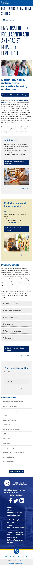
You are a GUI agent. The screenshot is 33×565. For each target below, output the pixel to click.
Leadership (6, 443)
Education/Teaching (9, 420)
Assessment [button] (10, 324)
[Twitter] (6, 556)
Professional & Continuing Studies (16, 10)
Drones (4, 415)
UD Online (10, 522)
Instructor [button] (9, 338)
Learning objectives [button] (13, 310)
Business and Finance (9, 406)
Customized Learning (9, 411)
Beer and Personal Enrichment (12, 401)
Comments (22, 560)
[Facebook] (10, 556)
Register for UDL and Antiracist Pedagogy (15, 95)
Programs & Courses (14, 512)
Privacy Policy (12, 537)
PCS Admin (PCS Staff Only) (17, 535)
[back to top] (25, 188)
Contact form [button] (13, 382)
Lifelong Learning (8, 448)
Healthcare (6, 425)
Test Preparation (8, 461)
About (9, 510)
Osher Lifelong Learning (15, 520)
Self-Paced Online (8, 457)
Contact (10, 525)
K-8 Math (5, 434)
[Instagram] (14, 556)
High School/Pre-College (10, 429)
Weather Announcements (16, 532)
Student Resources (13, 515)
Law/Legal (6, 438)
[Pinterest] (22, 556)
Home (9, 507)
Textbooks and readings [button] (14, 331)
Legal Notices (11, 563)
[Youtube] (18, 556)
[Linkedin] (26, 556)
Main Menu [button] (10, 20)
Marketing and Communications (13, 452)
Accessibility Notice (19, 563)
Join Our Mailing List (16, 471)
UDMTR (13, 223)
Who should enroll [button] (12, 303)
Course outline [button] (11, 317)
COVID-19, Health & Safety (16, 527)
